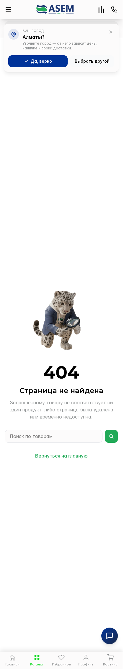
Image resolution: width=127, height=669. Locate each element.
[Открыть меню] (8, 9)
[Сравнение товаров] (101, 9)
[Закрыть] (110, 31)
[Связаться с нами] (114, 9)
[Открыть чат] (109, 636)
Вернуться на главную (61, 456)
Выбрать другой (92, 61)
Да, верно (41, 61)
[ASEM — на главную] (55, 9)
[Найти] (111, 436)
